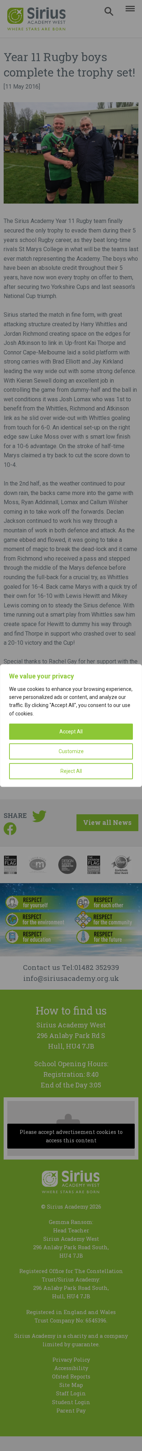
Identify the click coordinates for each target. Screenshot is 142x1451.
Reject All (71, 771)
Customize (71, 751)
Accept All (71, 731)
